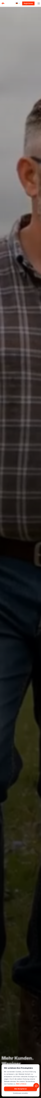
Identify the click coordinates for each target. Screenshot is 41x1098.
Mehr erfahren (21, 1084)
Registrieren (28, 3)
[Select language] (18, 3)
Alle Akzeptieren (20, 1089)
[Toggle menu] (37, 3)
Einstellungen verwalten (20, 1093)
